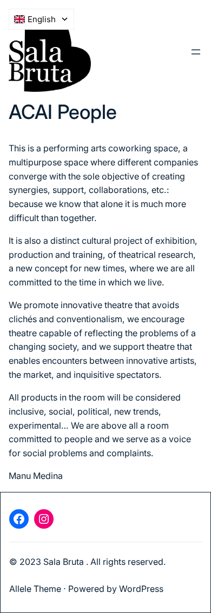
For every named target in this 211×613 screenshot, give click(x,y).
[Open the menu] (195, 51)
